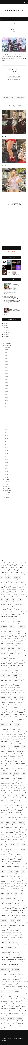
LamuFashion (16, 790)
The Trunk (3, 981)
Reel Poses (9, 878)
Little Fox (18, 800)
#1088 (6, 376)
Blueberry (18, 631)
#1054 (6, 477)
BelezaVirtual (4, 619)
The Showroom (14, 971)
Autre (8, 611)
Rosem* (22, 886)
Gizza (9, 744)
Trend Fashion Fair (10, 989)
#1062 (6, 453)
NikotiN (2, 839)
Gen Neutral (7, 739)
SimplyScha (14, 905)
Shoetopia (17, 903)
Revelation (19, 881)
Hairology (3, 753)
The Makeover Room (5, 962)
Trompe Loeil (16, 991)
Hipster (2, 761)
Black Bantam (4, 626)
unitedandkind (4, 1001)
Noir (21, 839)
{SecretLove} (8, 577)
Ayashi (18, 611)
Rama (23, 871)
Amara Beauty (23, 597)
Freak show (22, 731)
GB (22, 736)
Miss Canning (21, 822)
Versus (17, 1006)
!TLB (10, 565)
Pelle (12, 854)
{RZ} (1, 577)
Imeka (16, 763)
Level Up (2, 800)
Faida (14, 719)
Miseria (14, 822)
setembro (7, 345)
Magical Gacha (10, 812)
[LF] (12, 570)
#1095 (6, 355)
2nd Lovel (14, 587)
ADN (13, 592)
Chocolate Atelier (4, 660)
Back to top (21, 1043)
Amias (13, 599)
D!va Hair (15, 675)
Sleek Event (17, 908)
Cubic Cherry (18, 670)
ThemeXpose (15, 1038)
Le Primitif (22, 795)
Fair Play (20, 719)
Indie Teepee (10, 766)
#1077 (6, 409)
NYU (18, 844)
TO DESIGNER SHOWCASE (10, 986)
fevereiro (7, 490)
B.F (1, 614)
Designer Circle (4, 687)
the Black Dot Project (13, 930)
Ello (2, 704)
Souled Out (3, 913)
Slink (24, 908)
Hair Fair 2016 (11, 751)
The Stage (21, 974)
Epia (15, 712)
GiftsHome (17, 741)
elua (7, 704)
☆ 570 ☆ (11, 308)
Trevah (9, 991)
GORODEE (23, 746)
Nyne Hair (12, 844)
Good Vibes (16, 746)
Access (20, 589)
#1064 (6, 447)
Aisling (2, 594)
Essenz (2, 717)
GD (1, 739)
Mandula (10, 815)
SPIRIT (9, 913)
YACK (20, 1020)
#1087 (6, 379)
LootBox (17, 802)
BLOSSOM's (11, 631)
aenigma (19, 592)
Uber (22, 996)
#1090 (6, 370)
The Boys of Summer (15, 935)
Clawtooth (3, 663)
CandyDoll (18, 641)
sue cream (23, 915)
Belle (11, 619)
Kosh (19, 783)
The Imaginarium (4, 954)
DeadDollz (9, 682)
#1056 (6, 471)
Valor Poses (18, 1003)
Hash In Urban (4, 756)
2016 (5, 336)
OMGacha (23, 849)
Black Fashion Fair (21, 626)
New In (24, 837)
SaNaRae (19, 891)
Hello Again (6, 297)
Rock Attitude (10, 886)
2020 (5, 327)
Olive (2, 849)
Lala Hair (3, 790)
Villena (23, 1006)
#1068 (6, 435)
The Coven (20, 937)
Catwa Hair (3, 648)
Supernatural (4, 920)
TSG (1, 996)
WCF (10, 1013)
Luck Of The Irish (4, 810)
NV (6, 844)
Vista (20, 1008)
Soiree (6, 910)
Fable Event (3, 719)
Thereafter (23, 981)
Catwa (2, 643)
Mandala (3, 815)
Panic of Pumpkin (4, 854)
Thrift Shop (10, 984)
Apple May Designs (18, 604)
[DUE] (2, 570)
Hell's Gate (3, 758)
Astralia (10, 609)
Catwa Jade (20, 648)
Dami (7, 677)
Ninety (8, 839)
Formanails (3, 731)
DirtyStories (19, 690)
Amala (15, 597)
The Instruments (14, 954)
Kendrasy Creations (5, 778)
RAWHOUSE (12, 873)
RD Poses (2, 876)
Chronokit (13, 660)
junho (6, 481)
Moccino (20, 824)
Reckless (2, 878)
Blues (2, 633)
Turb (10, 996)
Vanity (2, 1006)
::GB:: (7, 562)
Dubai (9, 697)
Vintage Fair (3, 1008)
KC (15, 775)
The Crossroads (4, 940)
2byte (2, 587)
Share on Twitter (15, 79)
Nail (23, 834)
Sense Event (8, 898)
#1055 (6, 474)
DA (20, 675)
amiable (7, 599)
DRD (20, 695)
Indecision (23, 763)
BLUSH (7, 633)
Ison (7, 768)
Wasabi (23, 1011)
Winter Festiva (11, 1018)
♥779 (10, 284)
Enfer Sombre (20, 709)
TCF (1, 927)
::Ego (2, 562)
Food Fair (20, 729)
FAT (11, 724)
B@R (6, 614)
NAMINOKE (3, 837)
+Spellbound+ (20, 584)
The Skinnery (3, 974)
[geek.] (7, 570)
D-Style (8, 675)
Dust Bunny (21, 697)
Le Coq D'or (21, 793)
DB (21, 680)
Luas (24, 807)
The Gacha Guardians (5, 952)
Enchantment (11, 709)
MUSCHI (22, 832)
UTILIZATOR (18, 1001)
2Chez (7, 587)
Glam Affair (16, 744)
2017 (5, 334)
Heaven (20, 756)
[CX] (16, 567)
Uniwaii (11, 1001)
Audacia (2, 611)
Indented (3, 766)
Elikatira (20, 702)
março (6, 488)
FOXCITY (10, 731)
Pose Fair (9, 866)
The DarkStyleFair (13, 942)
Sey (20, 898)
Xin (15, 1020)
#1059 (6, 462)
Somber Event (14, 910)
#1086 (6, 382)
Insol (2, 768)
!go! (23, 562)
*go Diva (20, 579)
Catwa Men (14, 655)
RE (7, 876)
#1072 (6, 424)
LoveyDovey (3, 807)
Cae (15, 638)
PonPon (2, 866)
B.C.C (24, 611)
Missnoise (3, 824)
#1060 (6, 459)
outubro (7, 343)
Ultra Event (7, 998)
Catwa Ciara (3, 646)
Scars (16, 893)
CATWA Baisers (10, 643)
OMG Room (16, 849)
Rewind (8, 883)
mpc (18, 829)
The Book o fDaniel (4, 935)
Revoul (2, 883)
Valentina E (10, 1003)
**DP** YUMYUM (10, 87)
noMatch (3, 842)
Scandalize (16, 89)
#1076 (6, 412)
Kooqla (13, 783)
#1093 (6, 361)
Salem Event (3, 891)
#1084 (6, 388)
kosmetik (3, 785)
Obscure (23, 844)
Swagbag (12, 920)
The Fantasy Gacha (4, 949)
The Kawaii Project (4, 957)
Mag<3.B (2, 812)
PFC (13, 856)
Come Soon (20, 665)
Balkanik (20, 614)
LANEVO (23, 790)
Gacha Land (8, 736)
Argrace (9, 606)
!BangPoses (17, 562)
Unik (14, 998)
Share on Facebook (14, 76)
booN (10, 636)
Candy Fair (11, 641)
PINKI (9, 861)
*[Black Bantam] (9, 58)
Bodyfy (22, 633)
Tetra (13, 927)
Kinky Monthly (4, 780)
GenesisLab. (15, 739)
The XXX (16, 981)
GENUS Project (4, 741)
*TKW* (2, 584)
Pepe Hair (18, 854)
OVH (7, 851)
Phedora (18, 856)
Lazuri (15, 793)
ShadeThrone (3, 900)
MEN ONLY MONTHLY (12, 817)
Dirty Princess (11, 690)
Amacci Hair (8, 597)
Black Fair (12, 626)
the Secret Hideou (4, 971)
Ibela (16, 761)
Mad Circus (19, 810)
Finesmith (14, 726)
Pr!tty (23, 866)
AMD (2, 599)
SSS (20, 913)
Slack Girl (9, 908)
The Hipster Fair (16, 952)
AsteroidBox (3, 609)
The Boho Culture (15, 932)
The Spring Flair (13, 974)
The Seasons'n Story (5, 969)
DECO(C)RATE (3, 685)
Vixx (18, 1011)
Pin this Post (14, 83)
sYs (25, 922)
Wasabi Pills (3, 1013)
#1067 (6, 438)
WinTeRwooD (3, 1020)
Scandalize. (9, 56)
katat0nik (10, 775)
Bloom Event (3, 631)
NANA (9, 837)
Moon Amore (3, 829)
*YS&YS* (7, 584)
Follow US (13, 729)
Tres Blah (19, 989)
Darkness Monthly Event (6, 680)
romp (17, 886)
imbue (11, 763)
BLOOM (20, 628)
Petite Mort (3, 856)
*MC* (2, 582)
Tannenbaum (13, 925)
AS (14, 606)
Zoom (2, 1028)
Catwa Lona (18, 653)
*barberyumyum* (9, 54)
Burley (2, 638)
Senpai (2, 898)
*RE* (11, 582)
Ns (22, 842)
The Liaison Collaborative (16, 957)
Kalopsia (24, 773)
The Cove (13, 937)
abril (6, 486)
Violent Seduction (12, 1008)
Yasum (2, 1023)
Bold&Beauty (3, 636)
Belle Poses (3, 621)
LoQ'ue (24, 802)
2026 (5, 323)
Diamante (3, 690)
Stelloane (3, 915)
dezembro (7, 338)
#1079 (6, 403)
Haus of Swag (12, 756)
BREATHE (16, 636)
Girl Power (3, 744)
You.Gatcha (20, 1023)
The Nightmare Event (16, 962)
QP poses (17, 871)
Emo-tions (3, 707)
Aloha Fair (22, 594)
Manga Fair (17, 815)
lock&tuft (11, 802)
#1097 (6, 349)
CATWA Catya (19, 643)
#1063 (6, 450)
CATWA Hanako (11, 648)
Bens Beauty (19, 621)
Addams (7, 592)
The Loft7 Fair (11, 959)
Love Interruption (18, 805)
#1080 (6, 400)
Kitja (17, 780)
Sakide (22, 888)
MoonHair (11, 829)
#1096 (6, 352)
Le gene (9, 795)
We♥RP (15, 1013)
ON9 (1, 851)
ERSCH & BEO (8, 714)
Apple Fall (10, 604)
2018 (5, 332)
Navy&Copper (16, 837)
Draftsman (14, 695)
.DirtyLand (21, 565)
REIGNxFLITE (23, 878)
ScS (21, 893)
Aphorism (3, 604)
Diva (9, 692)
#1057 (6, 468)
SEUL (15, 898)
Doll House (21, 692)
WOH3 (10, 1020)
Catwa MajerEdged (5, 655)
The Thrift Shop (16, 979)
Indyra (23, 766)
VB (7, 1006)
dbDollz (2, 682)
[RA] (22, 572)
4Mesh (20, 587)
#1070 (6, 429)
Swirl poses (19, 922)
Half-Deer (11, 753)
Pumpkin (2, 871)
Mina (2, 822)
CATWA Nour (21, 655)
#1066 (6, 441)
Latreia (2, 793)
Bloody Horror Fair (11, 628)
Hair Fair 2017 (20, 751)
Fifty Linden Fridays (5, 726)
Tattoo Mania (21, 925)
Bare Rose (3, 616)
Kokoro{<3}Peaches (5, 783)
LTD (19, 807)
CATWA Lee (3, 653)
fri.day (2, 734)
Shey (16, 900)
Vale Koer (3, 1003)
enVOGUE (9, 712)
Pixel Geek (3, 864)
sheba (10, 900)
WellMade (22, 1013)
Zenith (22, 1025)
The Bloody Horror (5, 932)
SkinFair (2, 908)
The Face (2, 947)
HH (16, 758)
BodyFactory (15, 633)
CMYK (9, 663)
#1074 (4, 194)
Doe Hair (14, 692)
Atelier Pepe (18, 609)
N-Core (7, 834)
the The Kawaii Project (5, 979)
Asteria (19, 606)
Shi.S (2, 903)
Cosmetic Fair (13, 668)
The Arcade (3, 930)
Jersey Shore (19, 768)
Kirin (12, 780)
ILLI (1, 763)
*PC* (6, 582)
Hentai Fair (10, 758)
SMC (1, 910)
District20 (3, 692)
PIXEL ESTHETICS (16, 861)
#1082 (6, 394)
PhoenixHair (3, 859)
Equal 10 (21, 712)
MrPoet (23, 829)
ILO (6, 763)
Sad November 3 (14, 888)
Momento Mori (9, 827)
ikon (21, 761)
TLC (16, 984)
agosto (6, 347)
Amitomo (20, 599)
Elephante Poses (12, 702)
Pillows (11, 859)
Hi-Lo (21, 758)
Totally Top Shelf (21, 986)
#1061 (6, 456)
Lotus (10, 805)
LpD (15, 807)
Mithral (10, 824)
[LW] (17, 570)
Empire (9, 707)
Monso (21, 827)
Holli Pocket (9, 761)
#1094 (6, 358)
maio (6, 484)
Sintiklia (21, 905)
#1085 (6, 385)
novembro (7, 341)
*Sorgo (22, 582)
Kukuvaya (15, 785)
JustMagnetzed (4, 773)
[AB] (12, 567)
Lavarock (9, 793)
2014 (5, 497)
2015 (5, 495)
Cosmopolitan (22, 668)
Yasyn (8, 1023)
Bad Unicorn (12, 614)
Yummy (2, 1025)
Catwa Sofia (3, 658)
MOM (2, 827)
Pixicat (9, 864)
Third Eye (3, 984)
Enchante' (3, 709)
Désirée (18, 687)
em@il (18, 704)
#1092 (6, 364)
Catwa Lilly (10, 653)
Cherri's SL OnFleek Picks (10, 296)
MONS (16, 827)
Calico (20, 638)
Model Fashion (7, 283)
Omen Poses (8, 849)
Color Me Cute (12, 665)
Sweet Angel (7, 306)
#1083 (6, 391)
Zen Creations (15, 1025)
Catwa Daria (11, 646)
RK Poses (2, 886)
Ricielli (14, 883)
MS (1, 832)
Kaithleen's (16, 773)
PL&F (15, 864)
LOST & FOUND (3, 805)
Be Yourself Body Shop (12, 616)
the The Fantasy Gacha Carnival (7, 976)
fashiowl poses (4, 724)
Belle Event (17, 619)
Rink (20, 883)
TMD (20, 984)
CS (11, 670)
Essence (15, 714)
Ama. (2, 597)
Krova (9, 785)
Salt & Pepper (11, 891)
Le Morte (15, 795)
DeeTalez (10, 685)
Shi (21, 900)
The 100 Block (19, 927)
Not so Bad (10, 842)
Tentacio (7, 927)
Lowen (10, 807)
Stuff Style (10, 915)
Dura (15, 697)
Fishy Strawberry (4, 729)
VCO (12, 1006)
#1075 (4, 165)
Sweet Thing (11, 922)
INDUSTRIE (17, 766)
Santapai (2, 893)
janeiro (6, 492)
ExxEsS (19, 717)
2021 (5, 325)
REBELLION (20, 876)
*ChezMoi (13, 579)
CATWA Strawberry (13, 658)
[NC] (12, 572)
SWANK (18, 920)
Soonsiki (21, 910)
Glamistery (3, 746)
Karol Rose (3, 775)
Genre (22, 739)
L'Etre (9, 788)
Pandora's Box (13, 851)
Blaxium (2, 628)
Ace (1, 592)
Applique (2, 606)
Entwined (3, 712)
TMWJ (2, 986)
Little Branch (10, 800)
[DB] (21, 567)
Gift (10, 741)
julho (6, 479)
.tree (7, 567)
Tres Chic (2, 991)
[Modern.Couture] (4, 572)
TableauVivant (4, 925)
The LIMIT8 (3, 959)
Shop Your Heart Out (5, 905)
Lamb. (9, 790)
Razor (19, 873)
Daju (2, 677)
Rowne (2, 888)
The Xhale (10, 981)
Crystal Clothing (4, 670)
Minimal (8, 822)
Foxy (16, 731)
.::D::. (15, 565)
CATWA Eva (20, 646)
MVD (2, 834)
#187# (13, 584)
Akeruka (8, 594)
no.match (15, 839)
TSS (5, 996)
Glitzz (10, 746)
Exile (13, 717)
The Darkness (3, 942)
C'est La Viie (9, 638)
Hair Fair (2, 751)
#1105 (4, 136)
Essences (22, 714)
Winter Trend (19, 1018)
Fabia (24, 717)
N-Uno (12, 834)
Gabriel (20, 734)
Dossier (2, 695)
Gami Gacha (16, 736)
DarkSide (16, 680)
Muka (17, 832)
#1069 (6, 432)
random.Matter (4, 873)
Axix (13, 611)
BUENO (22, 636)
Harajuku (18, 753)
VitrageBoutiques (4, 1011)
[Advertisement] (13, 510)
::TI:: (11, 562)
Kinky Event (20, 778)
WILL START (3, 1018)
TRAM (2, 989)
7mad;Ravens (3, 589)
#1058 (6, 465)
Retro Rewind (3, 881)
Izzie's (12, 768)
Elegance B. (3, 702)
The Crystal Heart (13, 940)
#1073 (6, 421)
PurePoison (9, 871)
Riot (24, 883)
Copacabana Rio (4, 668)
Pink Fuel (3, 861)
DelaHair (17, 685)
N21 (18, 834)
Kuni (21, 785)
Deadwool (16, 682)
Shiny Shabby (8, 903)
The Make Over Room (21, 959)
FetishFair (17, 724)
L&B (14, 788)
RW (7, 888)
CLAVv (19, 660)
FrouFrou (9, 734)
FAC (9, 719)
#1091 (6, 367)
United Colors (21, 998)
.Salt (2, 567)
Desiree (11, 687)
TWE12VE (16, 996)
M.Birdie (12, 810)
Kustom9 (2, 788)
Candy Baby (3, 641)
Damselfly (13, 677)
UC (1, 998)
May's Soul (3, 817)
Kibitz (13, 778)
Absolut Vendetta (12, 589)
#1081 (6, 397)
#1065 (6, 444)
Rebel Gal (13, 876)
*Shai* (16, 582)
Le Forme (2, 795)
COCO (15, 663)
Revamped (11, 881)
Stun (17, 915)
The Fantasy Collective (11, 947)
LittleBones (3, 802)
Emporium (16, 707)
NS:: (1, 844)
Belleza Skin (11, 621)
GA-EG (15, 734)
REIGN (16, 878)
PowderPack (16, 866)
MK (15, 824)
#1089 (6, 373)
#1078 (6, 406)
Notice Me (17, 842)
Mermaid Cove (22, 817)
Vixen (13, 1011)
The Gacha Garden (15, 949)
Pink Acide (19, 859)
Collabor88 (3, 665)
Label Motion (21, 788)
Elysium (12, 704)
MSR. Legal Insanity (9, 832)
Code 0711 (21, 663)
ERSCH (2, 714)
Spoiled (15, 913)
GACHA (2, 736)
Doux (8, 695)
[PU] (17, 572)
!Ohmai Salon (3, 565)
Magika (17, 812)
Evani (8, 717)
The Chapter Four (4, 937)
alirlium (15, 594)
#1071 (6, 427)
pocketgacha (22, 864)
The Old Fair (3, 964)
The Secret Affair (15, 969)
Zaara (8, 1025)
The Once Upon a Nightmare (14, 964)
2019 (5, 330)
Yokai (13, 1023)
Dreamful (3, 697)
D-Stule (2, 675)
